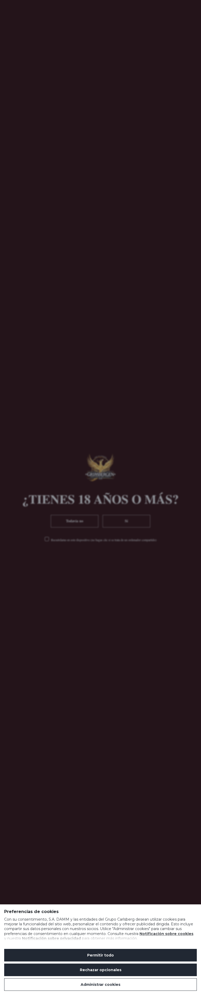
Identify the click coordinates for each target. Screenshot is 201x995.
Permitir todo (100, 955)
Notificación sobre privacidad (51, 938)
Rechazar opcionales (100, 969)
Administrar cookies (100, 984)
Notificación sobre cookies (166, 933)
